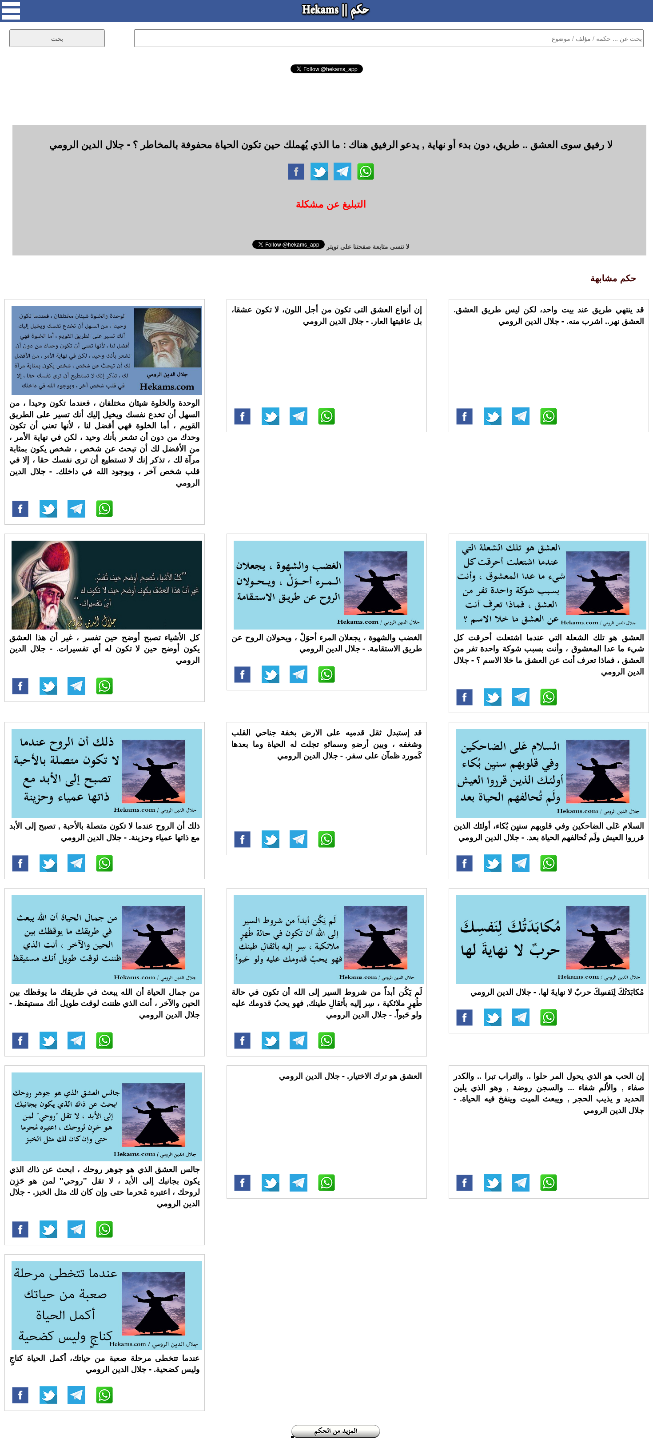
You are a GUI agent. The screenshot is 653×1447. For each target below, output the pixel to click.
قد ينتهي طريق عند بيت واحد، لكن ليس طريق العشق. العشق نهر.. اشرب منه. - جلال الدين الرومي (549, 315)
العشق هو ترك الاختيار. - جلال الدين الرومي (350, 1075)
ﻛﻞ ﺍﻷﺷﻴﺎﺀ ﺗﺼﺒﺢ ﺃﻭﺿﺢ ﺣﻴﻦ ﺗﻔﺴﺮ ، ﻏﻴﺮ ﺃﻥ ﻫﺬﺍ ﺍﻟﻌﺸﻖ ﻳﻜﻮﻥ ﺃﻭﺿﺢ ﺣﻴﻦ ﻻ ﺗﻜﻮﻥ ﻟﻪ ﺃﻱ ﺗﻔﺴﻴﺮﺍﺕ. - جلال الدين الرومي (104, 648)
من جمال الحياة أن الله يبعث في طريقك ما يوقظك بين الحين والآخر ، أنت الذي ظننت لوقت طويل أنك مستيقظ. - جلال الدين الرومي (104, 1003)
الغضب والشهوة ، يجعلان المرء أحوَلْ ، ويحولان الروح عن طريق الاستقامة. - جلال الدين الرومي (326, 642)
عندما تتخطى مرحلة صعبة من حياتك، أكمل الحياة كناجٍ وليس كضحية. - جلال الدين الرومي (104, 1363)
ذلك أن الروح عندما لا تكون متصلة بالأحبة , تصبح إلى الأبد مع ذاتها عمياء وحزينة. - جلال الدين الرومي (104, 831)
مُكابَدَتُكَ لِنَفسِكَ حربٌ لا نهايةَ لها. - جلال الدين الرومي (557, 991)
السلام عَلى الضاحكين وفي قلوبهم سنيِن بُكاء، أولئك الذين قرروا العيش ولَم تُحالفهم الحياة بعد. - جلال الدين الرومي (549, 831)
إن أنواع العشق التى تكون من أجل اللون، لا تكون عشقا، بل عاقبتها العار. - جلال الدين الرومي (326, 315)
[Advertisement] (326, 98)
